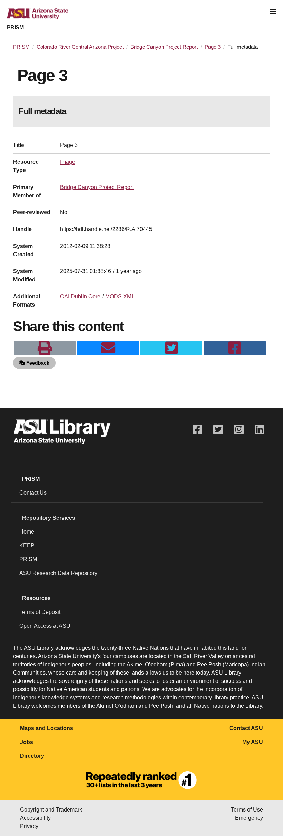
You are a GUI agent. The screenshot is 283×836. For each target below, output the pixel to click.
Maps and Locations (46, 728)
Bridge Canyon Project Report (164, 47)
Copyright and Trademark (51, 810)
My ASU (252, 742)
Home (26, 532)
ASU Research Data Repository (58, 573)
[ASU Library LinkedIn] (259, 429)
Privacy (29, 826)
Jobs (26, 742)
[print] (45, 348)
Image (67, 162)
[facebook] (235, 348)
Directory (32, 756)
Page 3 (213, 47)
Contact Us (33, 493)
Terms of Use (247, 810)
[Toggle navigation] (273, 11)
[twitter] (171, 348)
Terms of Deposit (39, 612)
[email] (108, 348)
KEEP (27, 545)
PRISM (15, 27)
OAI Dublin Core (80, 296)
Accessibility (35, 818)
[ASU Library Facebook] (197, 429)
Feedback (37, 363)
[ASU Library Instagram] (238, 429)
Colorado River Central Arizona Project (80, 47)
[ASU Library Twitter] (218, 429)
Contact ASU (246, 728)
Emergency (249, 818)
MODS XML (120, 296)
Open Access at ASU (44, 626)
